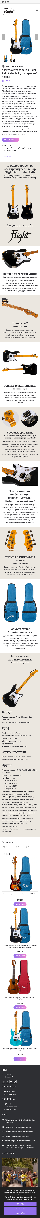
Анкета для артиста (10, 1107)
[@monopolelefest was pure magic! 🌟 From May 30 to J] (20, 1175)
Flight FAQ (7, 1104)
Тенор (21, 148)
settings (30, 1199)
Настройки (20, 1213)
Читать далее (20, 904)
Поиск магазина (9, 1091)
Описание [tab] (7, 157)
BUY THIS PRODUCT (11, 140)
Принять (20, 1204)
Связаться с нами (10, 1094)
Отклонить (20, 1209)
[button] (37, 10)
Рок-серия (14, 148)
